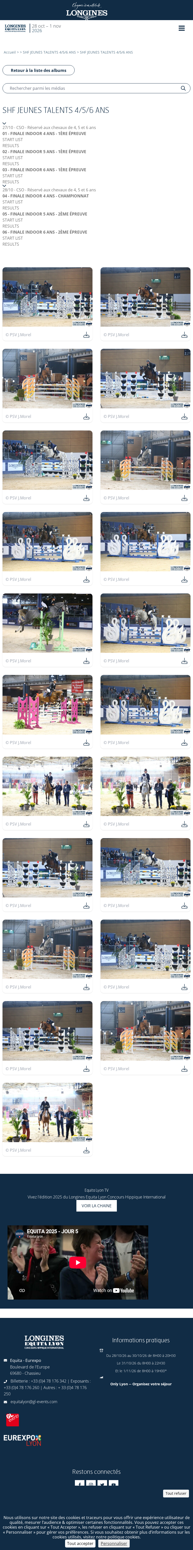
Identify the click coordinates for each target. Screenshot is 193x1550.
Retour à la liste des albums (38, 70)
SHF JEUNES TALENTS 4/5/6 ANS (49, 52)
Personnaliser (114, 1543)
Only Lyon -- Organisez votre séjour (141, 1384)
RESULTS (11, 145)
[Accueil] (15, 28)
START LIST (13, 139)
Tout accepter (80, 1543)
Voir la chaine (97, 1206)
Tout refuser (176, 1493)
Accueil (10, 52)
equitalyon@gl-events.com (34, 1401)
